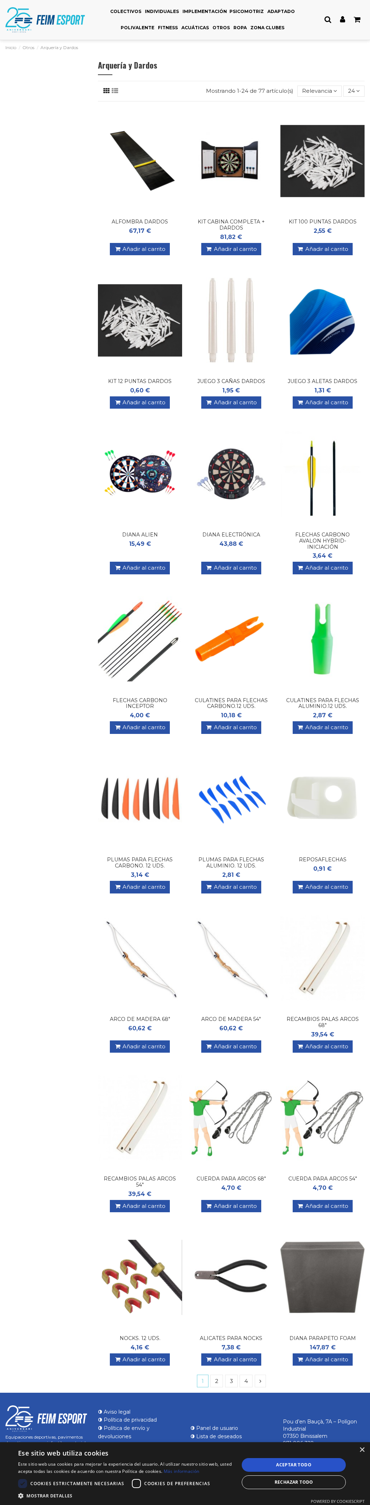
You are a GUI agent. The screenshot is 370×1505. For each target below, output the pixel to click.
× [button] (362, 1450)
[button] (125, 1496)
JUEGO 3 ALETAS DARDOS (322, 381)
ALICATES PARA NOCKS (231, 1338)
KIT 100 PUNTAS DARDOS (323, 221)
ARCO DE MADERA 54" (231, 1019)
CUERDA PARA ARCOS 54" (322, 1178)
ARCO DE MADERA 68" (140, 1019)
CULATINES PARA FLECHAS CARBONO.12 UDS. (231, 703)
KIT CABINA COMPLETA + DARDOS (231, 224)
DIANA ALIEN (140, 534)
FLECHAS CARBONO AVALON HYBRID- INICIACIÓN (322, 540)
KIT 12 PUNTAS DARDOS (140, 381)
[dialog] (185, 1473)
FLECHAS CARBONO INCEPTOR (140, 703)
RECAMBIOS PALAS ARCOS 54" (140, 1181)
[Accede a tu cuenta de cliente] (342, 20)
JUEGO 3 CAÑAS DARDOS (231, 381)
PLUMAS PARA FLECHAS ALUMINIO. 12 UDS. (231, 862)
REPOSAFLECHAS (323, 859)
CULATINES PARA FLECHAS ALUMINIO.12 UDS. (322, 703)
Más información (181, 1471)
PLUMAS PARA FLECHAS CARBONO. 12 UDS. (140, 862)
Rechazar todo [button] (294, 1482)
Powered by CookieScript (338, 1501)
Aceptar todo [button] (293, 1465)
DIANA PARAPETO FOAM (322, 1338)
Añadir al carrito (143, 248)
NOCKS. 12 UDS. (140, 1338)
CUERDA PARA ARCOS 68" (231, 1178)
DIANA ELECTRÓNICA (231, 534)
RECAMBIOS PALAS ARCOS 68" (323, 1022)
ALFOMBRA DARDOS (140, 221)
